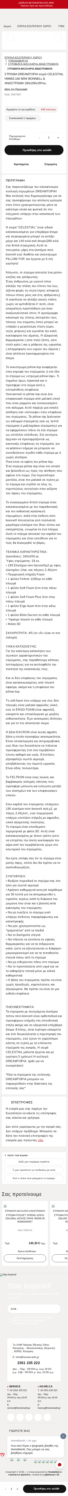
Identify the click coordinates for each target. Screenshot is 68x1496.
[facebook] (11, 1417)
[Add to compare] (38, 1205)
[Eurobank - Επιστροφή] (18, 1462)
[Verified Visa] (39, 1462)
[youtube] (47, 1417)
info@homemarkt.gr (27, 1357)
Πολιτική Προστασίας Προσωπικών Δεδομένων (29, 1321)
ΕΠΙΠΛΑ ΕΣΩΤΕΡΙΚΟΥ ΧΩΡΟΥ (23, 57)
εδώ (41, 1140)
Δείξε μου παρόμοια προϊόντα (34, 1161)
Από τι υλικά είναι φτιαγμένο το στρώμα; (34, 1178)
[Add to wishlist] (44, 1205)
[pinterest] (29, 1417)
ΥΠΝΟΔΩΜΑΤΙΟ (18, 60)
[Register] (56, 1308)
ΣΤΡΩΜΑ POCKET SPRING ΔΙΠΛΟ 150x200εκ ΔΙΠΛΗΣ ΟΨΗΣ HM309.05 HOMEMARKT (25, 1218)
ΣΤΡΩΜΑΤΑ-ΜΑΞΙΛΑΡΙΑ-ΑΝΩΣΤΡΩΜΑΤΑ (33, 64)
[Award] (12, 1462)
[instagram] (38, 1417)
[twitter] (20, 1417)
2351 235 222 (28, 1362)
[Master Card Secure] (43, 1462)
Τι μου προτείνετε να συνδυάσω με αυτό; (34, 1170)
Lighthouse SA (52, 1474)
